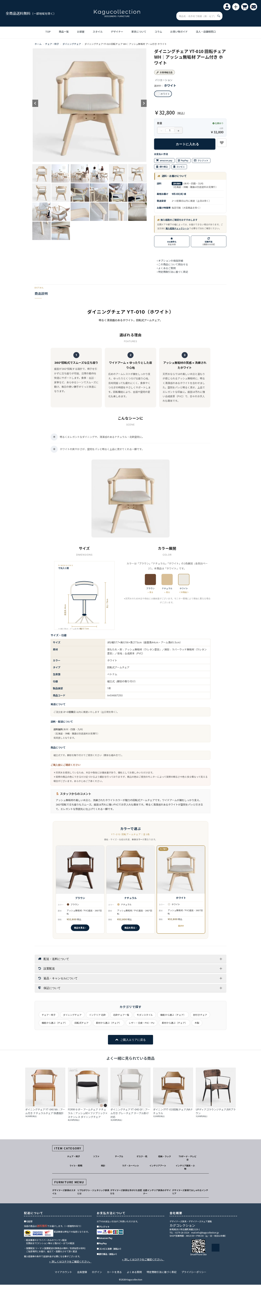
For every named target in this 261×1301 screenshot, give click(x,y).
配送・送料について (56, 959)
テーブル (119, 1156)
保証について (52, 988)
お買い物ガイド (179, 31)
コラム (158, 31)
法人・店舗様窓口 (206, 31)
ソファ (96, 1156)
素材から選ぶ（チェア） (108, 1022)
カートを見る (114, 1272)
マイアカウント (63, 1272)
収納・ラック (164, 1156)
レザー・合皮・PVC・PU (141, 1022)
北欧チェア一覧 (121, 1014)
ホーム (38, 44)
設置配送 (49, 968)
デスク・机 (142, 1156)
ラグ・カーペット (130, 1165)
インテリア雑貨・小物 (185, 1167)
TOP (48, 31)
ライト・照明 (75, 1165)
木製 (197, 1022)
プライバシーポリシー (193, 1272)
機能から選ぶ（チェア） (173, 1014)
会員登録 (82, 1272)
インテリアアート (157, 1165)
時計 (103, 1165)
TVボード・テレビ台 (187, 1158)
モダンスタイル (145, 1014)
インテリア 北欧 (97, 1014)
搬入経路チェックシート (177, 228)
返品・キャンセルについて (61, 978)
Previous (35, 103)
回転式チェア (81, 1022)
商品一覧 (64, 31)
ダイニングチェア (71, 44)
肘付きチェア (200, 1014)
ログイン (97, 1272)
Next (143, 103)
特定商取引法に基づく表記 (161, 1272)
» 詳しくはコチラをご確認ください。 (70, 1261)
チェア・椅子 (52, 44)
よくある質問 (134, 1272)
